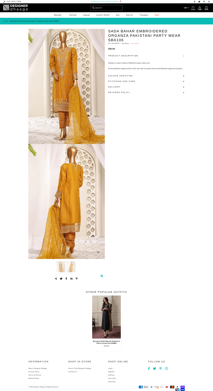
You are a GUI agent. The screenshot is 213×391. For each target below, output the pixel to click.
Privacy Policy (33, 372)
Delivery (114, 87)
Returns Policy (119, 92)
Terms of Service (34, 375)
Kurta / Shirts (102, 15)
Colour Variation (120, 76)
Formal (72, 15)
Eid (117, 15)
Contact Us (72, 372)
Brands (57, 15)
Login (110, 368)
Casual (86, 15)
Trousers (144, 15)
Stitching (111, 382)
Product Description (123, 56)
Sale (157, 15)
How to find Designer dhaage (79, 368)
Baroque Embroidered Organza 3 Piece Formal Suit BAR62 (106, 342)
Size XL (129, 15)
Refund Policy (33, 378)
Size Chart (112, 378)
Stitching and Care (122, 81)
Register (111, 372)
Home (5, 21)
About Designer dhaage (37, 368)
